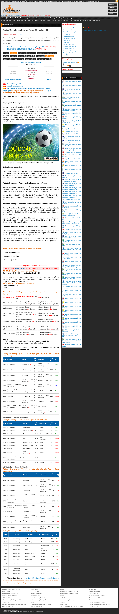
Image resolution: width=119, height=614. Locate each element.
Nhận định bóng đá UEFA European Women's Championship (71, 341)
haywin (4, 593)
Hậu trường (66, 20)
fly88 (61, 604)
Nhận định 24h (5, 1)
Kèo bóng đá (66, 34)
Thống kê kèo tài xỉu (68, 48)
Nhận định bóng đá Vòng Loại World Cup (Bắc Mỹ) (71, 192)
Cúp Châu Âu (35, 20)
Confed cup (4, 20)
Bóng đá (26, 578)
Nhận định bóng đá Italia (71, 129)
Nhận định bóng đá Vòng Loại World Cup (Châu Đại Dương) (71, 282)
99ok (90, 606)
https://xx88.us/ (6, 595)
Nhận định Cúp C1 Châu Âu (19, 1)
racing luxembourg (32, 583)
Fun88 (62, 589)
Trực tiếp (40, 59)
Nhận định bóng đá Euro (71, 173)
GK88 (94, 589)
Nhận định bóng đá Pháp (71, 134)
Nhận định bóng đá (38, 578)
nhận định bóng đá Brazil (38, 598)
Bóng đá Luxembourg (69, 24)
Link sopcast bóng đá (69, 38)
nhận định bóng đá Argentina (39, 600)
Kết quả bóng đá (37, 18)
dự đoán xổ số (96, 30)
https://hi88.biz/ (11, 593)
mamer (42, 580)
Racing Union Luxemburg (70, 62)
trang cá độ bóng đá (94, 591)
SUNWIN (75, 593)
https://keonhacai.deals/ (13, 589)
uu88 (3, 598)
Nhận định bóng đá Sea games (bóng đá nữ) (71, 149)
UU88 (61, 598)
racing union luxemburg (32, 580)
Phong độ (13, 56)
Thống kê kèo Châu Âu (69, 46)
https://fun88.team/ (36, 593)
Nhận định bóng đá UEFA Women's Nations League (71, 180)
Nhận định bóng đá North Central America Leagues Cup (71, 222)
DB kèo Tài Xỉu (19, 59)
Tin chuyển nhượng (76, 20)
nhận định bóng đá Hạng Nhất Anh (11, 600)
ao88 (3, 606)
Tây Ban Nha (19, 20)
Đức (25, 20)
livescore (103, 30)
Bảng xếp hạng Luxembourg (15, 86)
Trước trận (22, 53)
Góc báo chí (49, 56)
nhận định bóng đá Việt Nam (97, 602)
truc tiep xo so (87, 30)
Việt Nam (42, 20)
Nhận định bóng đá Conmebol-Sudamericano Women (71, 335)
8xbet (7, 606)
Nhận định (5, 18)
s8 (64, 602)
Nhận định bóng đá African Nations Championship (71, 214)
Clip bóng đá (66, 40)
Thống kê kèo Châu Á (69, 44)
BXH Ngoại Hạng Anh (78, 1)
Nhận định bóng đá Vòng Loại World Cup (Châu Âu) (71, 188)
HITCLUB (95, 606)
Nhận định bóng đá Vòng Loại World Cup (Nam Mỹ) (71, 196)
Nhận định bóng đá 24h (14, 84)
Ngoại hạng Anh (66, 1)
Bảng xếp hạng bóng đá (66, 18)
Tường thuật (14, 18)
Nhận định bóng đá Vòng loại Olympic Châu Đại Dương (71, 266)
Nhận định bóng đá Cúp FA (72, 159)
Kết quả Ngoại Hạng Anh (92, 1)
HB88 (32, 589)
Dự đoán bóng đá (52, 578)
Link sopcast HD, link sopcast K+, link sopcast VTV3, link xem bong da (28, 88)
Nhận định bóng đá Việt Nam (52, 1)
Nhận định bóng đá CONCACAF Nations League (71, 258)
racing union (49, 580)
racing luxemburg (20, 583)
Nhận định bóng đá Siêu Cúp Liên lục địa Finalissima (71, 109)
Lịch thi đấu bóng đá (50, 18)
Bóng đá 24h (112, 10)
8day (32, 602)
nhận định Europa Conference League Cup (14, 604)
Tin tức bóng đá (25, 18)
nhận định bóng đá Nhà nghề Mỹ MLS (99, 604)
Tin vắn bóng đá (87, 20)
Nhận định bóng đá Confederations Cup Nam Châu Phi (71, 249)
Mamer (65, 66)
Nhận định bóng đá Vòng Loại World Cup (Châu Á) (71, 184)
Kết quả (6, 53)
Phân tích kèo (96, 20)
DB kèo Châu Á (8, 59)
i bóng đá (47, 91)
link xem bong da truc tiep (67, 591)
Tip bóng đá (40, 56)
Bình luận (48, 59)
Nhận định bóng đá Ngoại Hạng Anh (41, 604)
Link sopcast (41, 53)
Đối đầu (6, 56)
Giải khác (54, 20)
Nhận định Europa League (35, 1)
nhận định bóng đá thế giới (67, 600)
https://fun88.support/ (66, 593)
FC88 (32, 591)
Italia (13, 20)
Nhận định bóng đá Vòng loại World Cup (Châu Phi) (71, 277)
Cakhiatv (14, 595)
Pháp (29, 20)
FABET (91, 593)
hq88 (61, 602)
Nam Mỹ (60, 20)
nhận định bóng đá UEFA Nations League (71, 606)
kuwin (66, 598)
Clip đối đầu (31, 56)
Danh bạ (111, 13)
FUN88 (4, 589)
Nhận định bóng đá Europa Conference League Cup (71, 237)
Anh (10, 20)
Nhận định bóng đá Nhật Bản (73, 229)
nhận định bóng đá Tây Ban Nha (98, 595)
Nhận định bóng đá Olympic (72, 199)
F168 (3, 602)
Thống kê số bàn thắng (69, 51)
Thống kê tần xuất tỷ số (69, 53)
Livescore (111, 4)
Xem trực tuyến (51, 53)
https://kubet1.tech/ (36, 606)
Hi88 (11, 606)
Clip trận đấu (22, 56)
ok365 (37, 591)
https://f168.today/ (36, 595)
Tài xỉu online (92, 598)
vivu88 (8, 598)
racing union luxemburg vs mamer (13, 580)
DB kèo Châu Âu (30, 59)
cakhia (62, 595)
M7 (17, 593)
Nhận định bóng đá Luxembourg (31, 62)
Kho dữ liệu (112, 7)
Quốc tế (48, 20)
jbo (90, 600)
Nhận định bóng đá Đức (71, 131)
